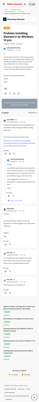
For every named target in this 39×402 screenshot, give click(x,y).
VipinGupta (10, 208)
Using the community (10, 389)
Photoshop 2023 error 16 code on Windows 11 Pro (19, 341)
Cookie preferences (9, 392)
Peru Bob (10, 253)
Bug (6, 88)
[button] (4, 5)
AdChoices (9, 399)
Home (6, 9)
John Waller (10, 119)
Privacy (28, 389)
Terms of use (21, 389)
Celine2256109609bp (13, 48)
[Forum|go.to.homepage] (14, 4)
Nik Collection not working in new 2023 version (18, 319)
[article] (19, 136)
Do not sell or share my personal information (16, 396)
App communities (15, 9)
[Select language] (25, 4)
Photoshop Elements (10, 11)
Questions (21, 11)
